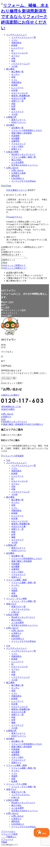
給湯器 (14, 45)
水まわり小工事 (18, 98)
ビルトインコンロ (19, 53)
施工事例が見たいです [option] (16, 281)
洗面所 (14, 590)
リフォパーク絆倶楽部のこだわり (26, 130)
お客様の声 (11, 117)
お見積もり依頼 (18, 173)
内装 (13, 61)
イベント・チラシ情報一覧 (23, 601)
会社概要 (15, 138)
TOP (8, 460)
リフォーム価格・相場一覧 (23, 157)
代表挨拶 (15, 136)
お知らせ (15, 612)
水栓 (13, 58)
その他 (14, 66)
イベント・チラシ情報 (16, 598)
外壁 (13, 106)
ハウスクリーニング (20, 64)
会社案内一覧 (17, 128)
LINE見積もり (17, 178)
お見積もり (6, 417)
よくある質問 (17, 162)
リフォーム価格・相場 (16, 580)
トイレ (14, 40)
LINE (3, 419)
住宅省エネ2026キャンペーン (24, 165)
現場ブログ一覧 (18, 606)
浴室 (13, 77)
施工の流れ (16, 160)
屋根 (13, 109)
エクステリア (17, 112)
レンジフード (17, 48)
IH (12, 50)
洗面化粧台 (16, 43)
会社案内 (10, 125)
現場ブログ (11, 604)
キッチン (15, 74)
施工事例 (10, 69)
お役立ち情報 (12, 152)
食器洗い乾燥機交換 (20, 96)
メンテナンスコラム (20, 609)
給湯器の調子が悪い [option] (15, 273)
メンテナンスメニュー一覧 (23, 37)
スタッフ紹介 (17, 146)
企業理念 (15, 141)
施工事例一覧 (17, 72)
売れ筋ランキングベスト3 (23, 154)
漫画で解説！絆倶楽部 (21, 133)
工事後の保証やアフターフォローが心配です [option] (26, 278)
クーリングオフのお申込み (23, 181)
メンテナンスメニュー (16, 35)
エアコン (15, 56)
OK (14, 378)
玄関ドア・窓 (17, 101)
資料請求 (15, 176)
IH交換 (14, 90)
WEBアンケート (18, 122)
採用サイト (16, 149)
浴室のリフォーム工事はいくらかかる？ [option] (24, 275)
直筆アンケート (18, 120)
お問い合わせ (12, 168)
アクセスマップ (18, 144)
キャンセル (6, 378)
